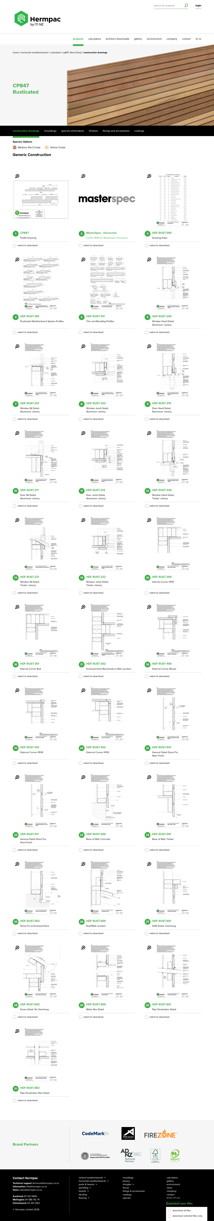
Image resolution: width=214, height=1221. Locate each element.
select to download (27, 245)
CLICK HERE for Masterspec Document (106, 237)
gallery (138, 39)
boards (82, 1191)
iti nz (198, 39)
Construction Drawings (26, 131)
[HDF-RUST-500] (81, 774)
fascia (126, 1187)
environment (154, 39)
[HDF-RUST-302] (81, 604)
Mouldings (50, 131)
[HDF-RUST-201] (15, 344)
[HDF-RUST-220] (147, 430)
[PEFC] (175, 1156)
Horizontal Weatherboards (35, 52)
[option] (107, 85)
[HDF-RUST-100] (15, 257)
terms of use (173, 1198)
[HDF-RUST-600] (81, 861)
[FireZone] (161, 1133)
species (127, 1198)
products (78, 39)
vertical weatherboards (91, 1177)
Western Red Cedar (29, 147)
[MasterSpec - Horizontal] (81, 173)
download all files (182, 1210)
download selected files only (187, 1215)
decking (83, 1194)
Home (16, 52)
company (172, 39)
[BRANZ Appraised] (128, 1133)
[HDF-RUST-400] (147, 604)
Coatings (139, 131)
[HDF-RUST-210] (147, 344)
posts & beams (86, 1184)
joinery (126, 1181)
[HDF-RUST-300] (147, 517)
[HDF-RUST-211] (15, 430)
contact (186, 39)
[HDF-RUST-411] (15, 774)
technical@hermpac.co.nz (45, 1183)
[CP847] (15, 173)
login (198, 5)
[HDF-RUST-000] (147, 173)
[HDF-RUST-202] (81, 344)
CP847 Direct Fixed (72, 52)
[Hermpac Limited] (37, 17)
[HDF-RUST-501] (147, 774)
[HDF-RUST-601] (147, 861)
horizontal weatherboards (92, 1181)
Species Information (72, 131)
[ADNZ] (131, 1156)
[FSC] (155, 1156)
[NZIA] (95, 1155)
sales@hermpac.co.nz (30, 1189)
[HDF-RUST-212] (81, 430)
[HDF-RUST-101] (81, 257)
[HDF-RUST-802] (15, 1028)
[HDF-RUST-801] (147, 945)
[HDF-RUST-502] (15, 861)
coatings (127, 1194)
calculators (94, 39)
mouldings (128, 1177)
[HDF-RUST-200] (147, 257)
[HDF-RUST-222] (81, 517)
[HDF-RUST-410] (147, 688)
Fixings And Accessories (116, 131)
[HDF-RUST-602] (15, 945)
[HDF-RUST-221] (15, 517)
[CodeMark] (95, 1133)
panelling (83, 1187)
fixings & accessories (134, 1191)
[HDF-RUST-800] (81, 945)
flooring (83, 1198)
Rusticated (55, 52)
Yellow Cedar (57, 147)
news (169, 1187)
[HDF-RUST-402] (81, 688)
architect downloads (117, 39)
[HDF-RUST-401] (15, 688)
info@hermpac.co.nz (36, 1186)
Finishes (93, 131)
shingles (127, 1184)
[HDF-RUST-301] (15, 604)
